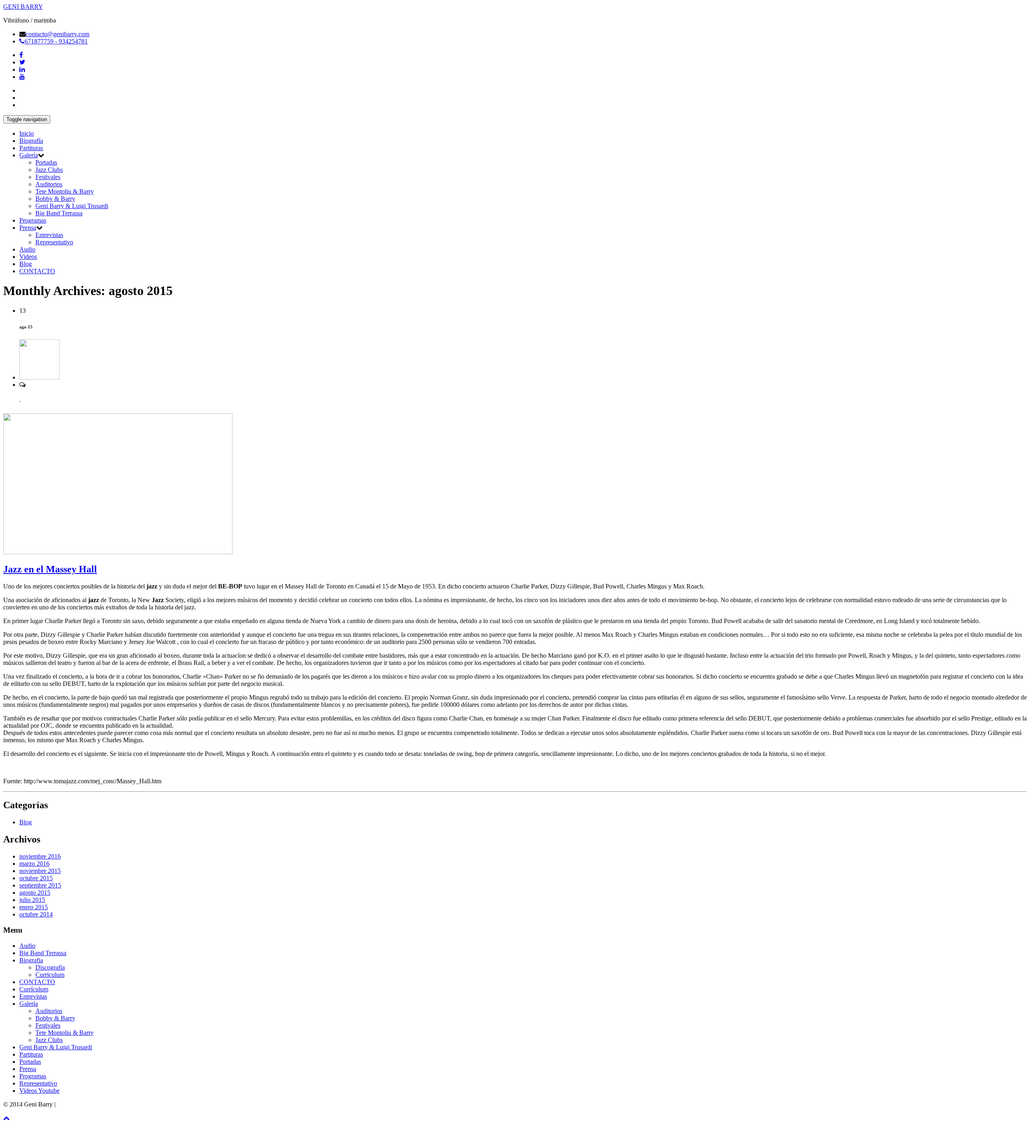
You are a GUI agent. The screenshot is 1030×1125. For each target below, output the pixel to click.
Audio (27, 249)
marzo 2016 (34, 863)
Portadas (46, 162)
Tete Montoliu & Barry (64, 191)
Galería (28, 155)
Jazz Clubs (49, 169)
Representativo (54, 242)
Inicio (26, 133)
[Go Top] (6, 1118)
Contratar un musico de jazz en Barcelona (110, 1104)
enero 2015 (33, 907)
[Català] (23, 96)
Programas (32, 220)
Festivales (47, 176)
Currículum (33, 989)
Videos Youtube (39, 1090)
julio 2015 (32, 899)
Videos (28, 256)
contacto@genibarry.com (57, 34)
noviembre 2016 (40, 856)
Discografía (50, 967)
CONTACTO (37, 271)
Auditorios (48, 184)
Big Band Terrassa (58, 213)
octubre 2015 (36, 878)
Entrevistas (49, 234)
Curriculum (49, 974)
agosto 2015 (34, 892)
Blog (25, 263)
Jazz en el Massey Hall (50, 569)
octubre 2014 (36, 914)
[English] (23, 103)
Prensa (27, 227)
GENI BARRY (23, 6)
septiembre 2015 (40, 885)
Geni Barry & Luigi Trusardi (71, 205)
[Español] (23, 89)
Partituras (31, 147)
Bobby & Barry (55, 198)
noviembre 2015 (40, 870)
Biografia (31, 960)
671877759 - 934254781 (56, 41)
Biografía (31, 140)
